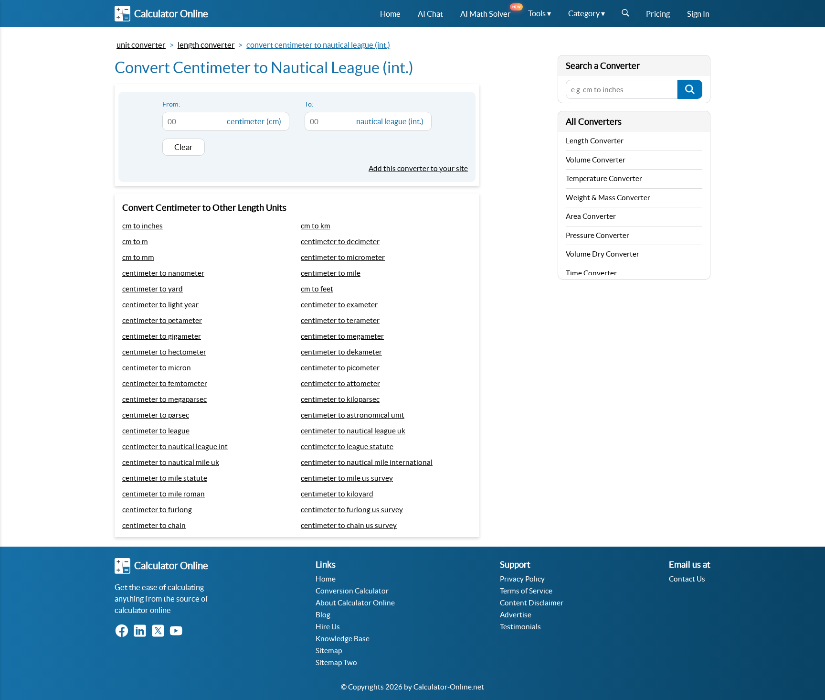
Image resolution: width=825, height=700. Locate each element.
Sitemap (329, 650)
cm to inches (142, 226)
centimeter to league (156, 431)
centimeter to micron (156, 368)
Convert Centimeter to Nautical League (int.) (318, 45)
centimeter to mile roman (163, 494)
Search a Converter (603, 66)
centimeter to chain (154, 525)
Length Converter (206, 45)
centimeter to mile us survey (347, 478)
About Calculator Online (355, 603)
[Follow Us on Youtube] (178, 631)
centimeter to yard (152, 289)
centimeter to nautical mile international (367, 462)
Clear (183, 147)
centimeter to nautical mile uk (170, 462)
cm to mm (138, 257)
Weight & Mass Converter (608, 198)
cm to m (135, 241)
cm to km (315, 226)
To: (309, 104)
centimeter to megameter (342, 336)
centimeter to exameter (339, 305)
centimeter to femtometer (164, 383)
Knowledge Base (343, 639)
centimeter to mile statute (164, 478)
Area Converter (591, 216)
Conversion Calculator (352, 591)
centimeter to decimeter (340, 241)
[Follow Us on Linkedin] (142, 631)
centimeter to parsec (155, 415)
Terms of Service (526, 591)
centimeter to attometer (340, 383)
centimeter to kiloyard (337, 494)
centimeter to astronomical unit (352, 415)
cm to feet (317, 289)
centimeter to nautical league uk (353, 431)
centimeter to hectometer (164, 352)
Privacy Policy (522, 579)
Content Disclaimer (531, 603)
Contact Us (687, 579)
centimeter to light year (160, 305)
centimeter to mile (330, 273)
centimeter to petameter (162, 320)
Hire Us (328, 627)
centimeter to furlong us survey (352, 510)
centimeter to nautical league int (175, 446)
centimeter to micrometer (343, 257)
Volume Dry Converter (602, 254)
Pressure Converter (597, 235)
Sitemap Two (336, 662)
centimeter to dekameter (341, 352)
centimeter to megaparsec (164, 399)
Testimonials (520, 627)
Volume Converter (595, 160)
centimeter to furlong (157, 510)
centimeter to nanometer (163, 273)
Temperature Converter (604, 178)
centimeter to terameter (340, 320)
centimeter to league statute (347, 446)
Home (326, 579)
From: (171, 104)
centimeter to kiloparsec (340, 399)
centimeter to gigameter (161, 336)
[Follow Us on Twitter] (160, 631)
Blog (323, 615)
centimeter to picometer (340, 368)
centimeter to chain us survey (349, 525)
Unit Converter (141, 45)
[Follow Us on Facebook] (124, 631)
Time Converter (591, 273)
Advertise (515, 615)
